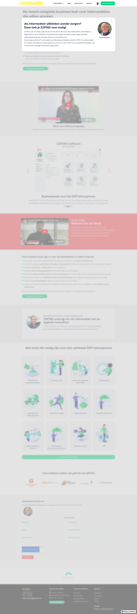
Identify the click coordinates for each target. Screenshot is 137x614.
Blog (69, 3)
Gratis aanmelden (107, 3)
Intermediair (58, 3)
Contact (89, 3)
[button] (59, 3)
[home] (31, 3)
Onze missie (78, 3)
